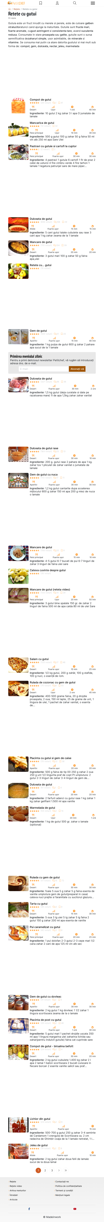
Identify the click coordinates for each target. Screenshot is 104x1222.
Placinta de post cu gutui (45, 1019)
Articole (13, 1199)
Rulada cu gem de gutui (45, 877)
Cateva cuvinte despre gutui (48, 570)
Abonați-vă (77, 368)
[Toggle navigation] (92, 3)
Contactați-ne (62, 1181)
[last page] (65, 1170)
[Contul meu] (57, 3)
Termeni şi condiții (64, 1190)
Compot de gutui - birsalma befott (51, 1046)
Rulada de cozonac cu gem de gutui (52, 682)
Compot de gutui (40, 99)
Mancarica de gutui (42, 122)
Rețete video (16, 1186)
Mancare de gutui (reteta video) (50, 589)
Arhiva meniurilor (18, 1190)
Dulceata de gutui (41, 218)
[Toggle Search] (74, 3)
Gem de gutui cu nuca (44, 474)
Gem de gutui (38, 330)
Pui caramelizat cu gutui (45, 927)
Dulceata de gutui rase (44, 448)
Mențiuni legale (62, 1195)
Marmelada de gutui (42, 807)
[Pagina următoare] (59, 1170)
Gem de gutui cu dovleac (45, 996)
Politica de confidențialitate (68, 1186)
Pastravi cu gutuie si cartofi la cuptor (53, 146)
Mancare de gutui (41, 242)
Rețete (13, 1181)
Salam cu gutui (39, 659)
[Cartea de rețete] (40, 3)
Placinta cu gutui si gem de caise (50, 758)
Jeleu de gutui (39, 1145)
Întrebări (14, 1195)
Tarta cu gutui (38, 903)
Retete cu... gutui (40, 265)
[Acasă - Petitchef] (9, 9)
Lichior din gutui (40, 1118)
